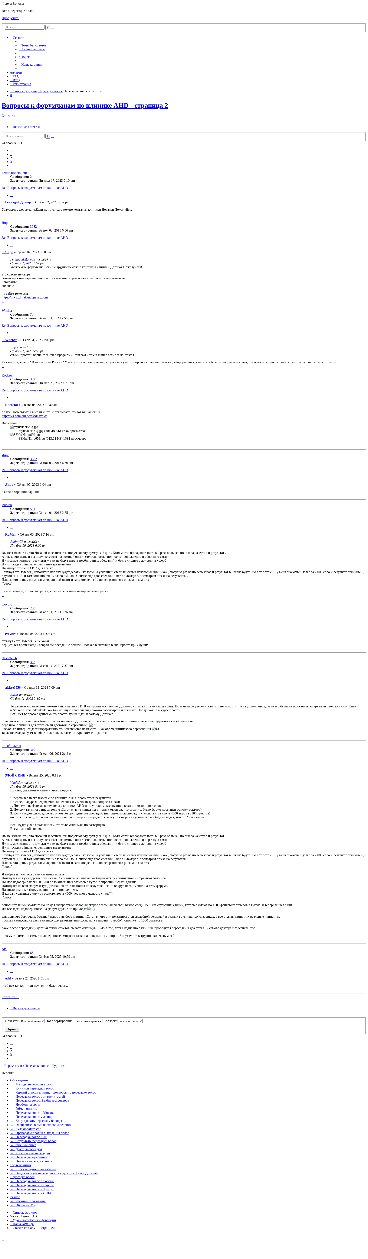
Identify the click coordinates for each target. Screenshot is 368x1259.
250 (32, 608)
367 (32, 662)
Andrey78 (16, 541)
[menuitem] (33, 45)
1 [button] (11, 154)
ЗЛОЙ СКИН (11, 746)
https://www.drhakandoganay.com (25, 297)
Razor (14, 695)
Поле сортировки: (59, 1021)
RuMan (7, 505)
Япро (5, 223)
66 (31, 953)
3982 (33, 226)
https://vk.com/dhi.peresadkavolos (24, 416)
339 (32, 379)
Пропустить (10, 18)
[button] (11, 150)
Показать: (12, 1021)
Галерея (16, 72)
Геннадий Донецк (15, 173)
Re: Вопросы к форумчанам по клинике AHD (35, 188)
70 (31, 314)
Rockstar (8, 375)
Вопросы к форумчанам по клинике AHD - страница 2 (85, 105)
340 (32, 750)
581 (32, 509)
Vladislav (16, 782)
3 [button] (11, 162)
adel (4, 949)
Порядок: (110, 1021)
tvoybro (7, 604)
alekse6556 (9, 658)
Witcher (7, 310)
